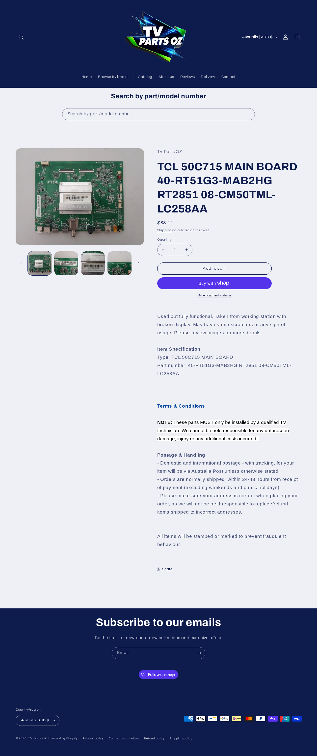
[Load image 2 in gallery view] (66, 263)
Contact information (124, 738)
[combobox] (158, 114)
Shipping (164, 230)
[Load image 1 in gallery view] (40, 263)
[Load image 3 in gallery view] (93, 263)
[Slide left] (21, 263)
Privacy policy (93, 738)
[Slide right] (138, 263)
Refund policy (154, 738)
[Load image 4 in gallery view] (119, 263)
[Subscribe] (199, 653)
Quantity (164, 239)
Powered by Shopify (63, 738)
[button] (21, 37)
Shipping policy (181, 738)
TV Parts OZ (37, 738)
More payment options (214, 295)
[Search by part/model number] (249, 114)
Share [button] (167, 569)
